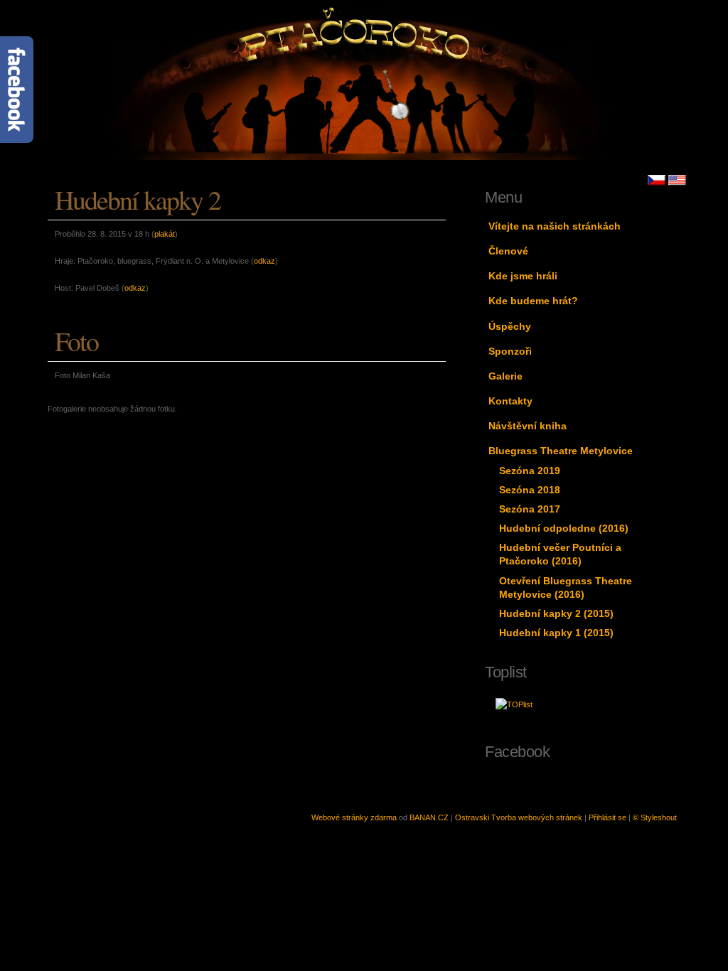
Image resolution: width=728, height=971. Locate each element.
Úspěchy (509, 326)
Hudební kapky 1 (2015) (556, 632)
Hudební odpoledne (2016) (563, 528)
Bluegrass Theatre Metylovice (560, 450)
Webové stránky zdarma (354, 817)
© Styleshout (655, 817)
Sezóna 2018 (529, 489)
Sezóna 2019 (529, 470)
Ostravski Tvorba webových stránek (518, 817)
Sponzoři (510, 351)
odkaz (264, 261)
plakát (164, 234)
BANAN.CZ (429, 817)
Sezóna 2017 (529, 509)
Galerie (505, 376)
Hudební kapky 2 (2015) (556, 613)
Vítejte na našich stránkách (554, 226)
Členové (508, 251)
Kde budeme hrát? (533, 300)
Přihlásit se (607, 817)
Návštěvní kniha (527, 425)
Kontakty (510, 401)
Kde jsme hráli (522, 275)
